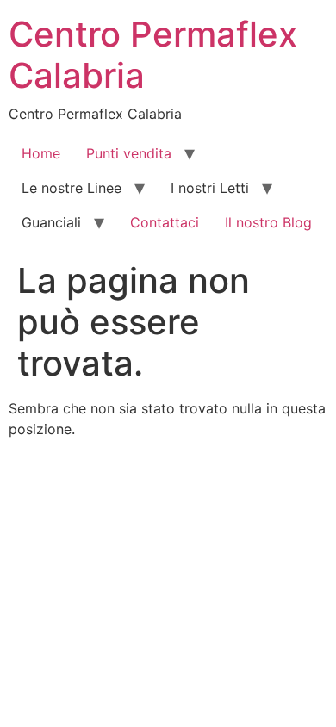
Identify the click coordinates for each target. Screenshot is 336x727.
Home (41, 153)
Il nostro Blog (268, 222)
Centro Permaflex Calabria (153, 54)
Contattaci (164, 222)
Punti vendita (128, 153)
